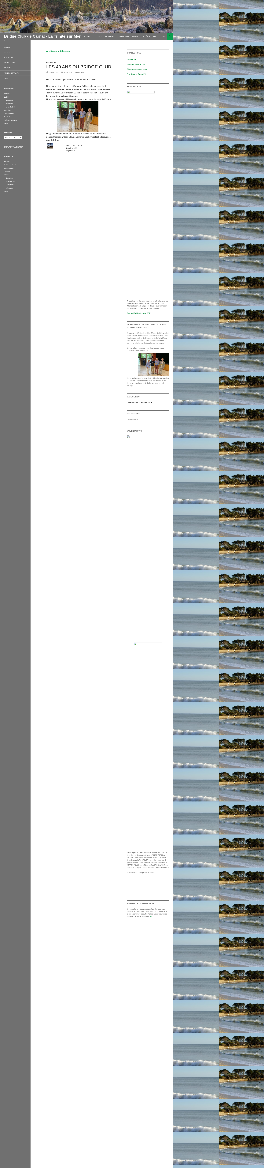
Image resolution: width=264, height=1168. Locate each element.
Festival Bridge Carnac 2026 (139, 313)
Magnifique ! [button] (70, 150)
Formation (11, 185)
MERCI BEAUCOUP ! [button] (74, 145)
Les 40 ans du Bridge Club (78, 66)
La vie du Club (10, 107)
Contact (135, 36)
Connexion (131, 59)
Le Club (97, 36)
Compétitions (123, 36)
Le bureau (9, 104)
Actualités (109, 36)
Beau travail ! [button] (71, 148)
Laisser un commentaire (74, 72)
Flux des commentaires (137, 69)
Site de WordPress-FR (136, 74)
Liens (163, 36)
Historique (9, 100)
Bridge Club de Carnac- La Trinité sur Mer (42, 36)
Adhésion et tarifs (150, 36)
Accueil (87, 36)
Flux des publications (136, 64)
